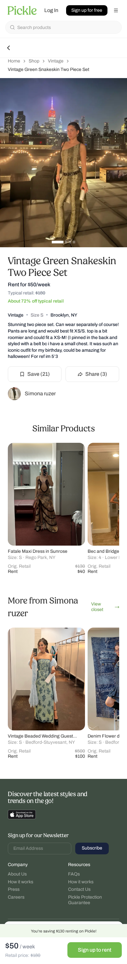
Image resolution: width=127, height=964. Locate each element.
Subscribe (92, 848)
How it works (20, 881)
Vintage (56, 61)
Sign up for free (86, 10)
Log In (51, 10)
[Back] (8, 48)
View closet (97, 607)
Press (14, 889)
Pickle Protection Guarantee (85, 900)
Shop (34, 61)
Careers (16, 897)
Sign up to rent (94, 950)
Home (14, 61)
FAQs (74, 874)
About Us (17, 874)
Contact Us (79, 889)
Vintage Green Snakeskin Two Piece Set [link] (48, 69)
